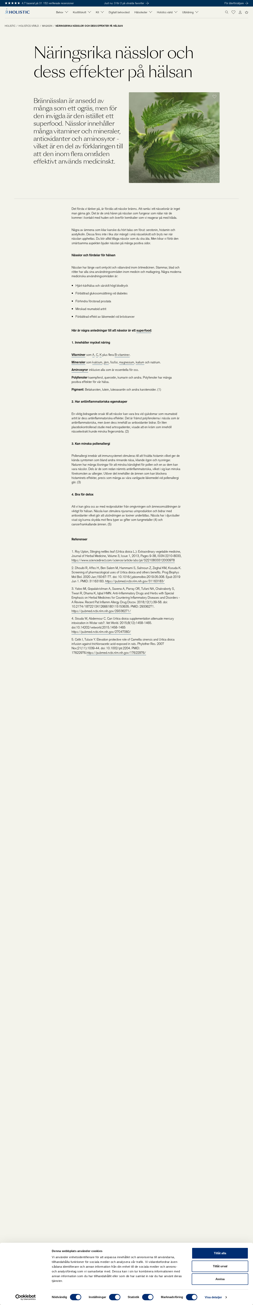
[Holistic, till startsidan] (17, 12)
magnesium (126, 362)
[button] (233, 12)
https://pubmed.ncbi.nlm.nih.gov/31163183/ (135, 581)
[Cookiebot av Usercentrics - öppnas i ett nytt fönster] (25, 1297)
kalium (140, 362)
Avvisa (220, 1279)
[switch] (114, 1297)
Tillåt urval (220, 1266)
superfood (143, 330)
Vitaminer (78, 355)
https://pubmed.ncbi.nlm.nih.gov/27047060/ (101, 632)
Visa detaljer (213, 1297)
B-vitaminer (122, 355)
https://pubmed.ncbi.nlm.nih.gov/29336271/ (101, 611)
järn (106, 362)
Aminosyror (80, 370)
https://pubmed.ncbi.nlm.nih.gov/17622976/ (116, 653)
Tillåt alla (220, 1253)
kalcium (97, 362)
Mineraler (78, 362)
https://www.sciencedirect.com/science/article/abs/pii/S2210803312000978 (123, 560)
